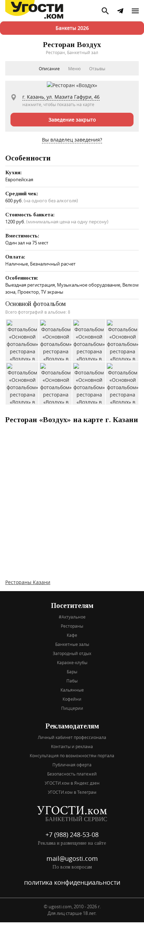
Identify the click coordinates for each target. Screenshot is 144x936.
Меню (74, 68)
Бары (72, 671)
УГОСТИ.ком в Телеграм (72, 792)
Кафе (72, 635)
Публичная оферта (72, 764)
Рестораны (72, 626)
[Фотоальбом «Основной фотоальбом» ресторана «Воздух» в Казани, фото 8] (122, 383)
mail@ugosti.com (72, 858)
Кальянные (72, 690)
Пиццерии (72, 708)
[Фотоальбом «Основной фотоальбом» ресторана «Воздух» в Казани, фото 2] (56, 339)
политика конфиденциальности (72, 882)
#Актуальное (72, 617)
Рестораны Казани (27, 582)
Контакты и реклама (72, 746)
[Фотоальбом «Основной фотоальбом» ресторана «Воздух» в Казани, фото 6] (56, 383)
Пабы (72, 680)
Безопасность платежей (72, 774)
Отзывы (97, 68)
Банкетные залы (72, 644)
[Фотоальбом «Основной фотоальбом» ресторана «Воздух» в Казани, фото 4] (122, 339)
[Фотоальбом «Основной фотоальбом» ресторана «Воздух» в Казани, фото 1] (22, 339)
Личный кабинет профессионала (72, 737)
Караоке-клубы (72, 662)
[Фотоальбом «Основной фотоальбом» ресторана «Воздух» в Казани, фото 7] (89, 383)
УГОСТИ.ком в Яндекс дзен (72, 783)
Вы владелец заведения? (72, 139)
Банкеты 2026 (72, 28)
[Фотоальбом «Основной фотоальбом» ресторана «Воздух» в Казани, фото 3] (89, 339)
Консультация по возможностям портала (72, 755)
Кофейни (72, 699)
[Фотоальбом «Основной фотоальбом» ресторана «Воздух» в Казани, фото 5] (22, 383)
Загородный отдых (72, 653)
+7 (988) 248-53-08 (72, 834)
